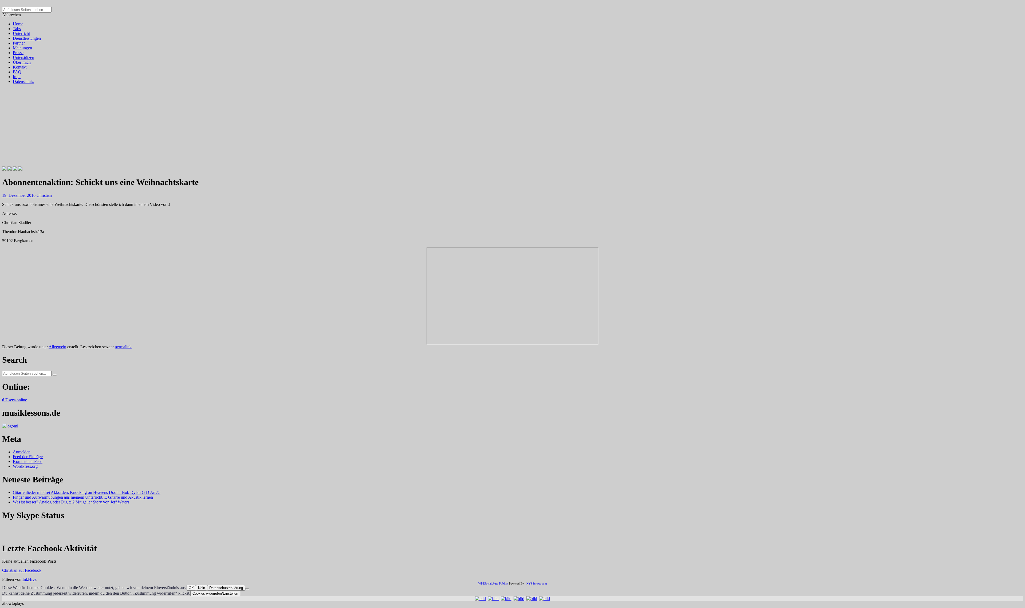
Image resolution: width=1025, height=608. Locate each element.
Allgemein (57, 347)
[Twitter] (9, 169)
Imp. (17, 76)
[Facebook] (4, 169)
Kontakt (19, 67)
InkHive (29, 579)
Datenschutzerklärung (226, 588)
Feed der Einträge (28, 456)
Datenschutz (23, 81)
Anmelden (21, 452)
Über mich (22, 62)
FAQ (17, 72)
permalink (123, 347)
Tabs (17, 28)
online (14, 400)
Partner (19, 43)
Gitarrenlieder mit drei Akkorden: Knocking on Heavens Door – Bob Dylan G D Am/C (86, 492)
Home (18, 24)
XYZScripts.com (536, 583)
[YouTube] (20, 169)
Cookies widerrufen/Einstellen (215, 593)
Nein (201, 588)
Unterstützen (23, 57)
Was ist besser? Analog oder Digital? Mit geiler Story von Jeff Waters (71, 502)
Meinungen (22, 48)
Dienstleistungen (27, 38)
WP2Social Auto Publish (493, 583)
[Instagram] (15, 169)
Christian (44, 195)
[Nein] (247, 589)
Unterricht (21, 33)
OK (191, 588)
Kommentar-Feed (27, 461)
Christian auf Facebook (21, 570)
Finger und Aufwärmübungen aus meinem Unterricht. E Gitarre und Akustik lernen (83, 497)
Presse (18, 52)
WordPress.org (25, 466)
